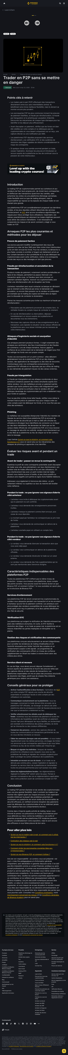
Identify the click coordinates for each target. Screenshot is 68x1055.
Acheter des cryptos (24, 957)
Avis (3, 988)
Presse (4, 962)
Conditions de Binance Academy (43, 1046)
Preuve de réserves (56, 965)
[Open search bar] (59, 3)
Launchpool (21, 966)
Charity (20, 978)
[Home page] (32, 3)
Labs (36, 963)
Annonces (4, 957)
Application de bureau (8, 993)
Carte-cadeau (22, 964)
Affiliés (53, 953)
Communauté (5, 982)
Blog (3, 979)
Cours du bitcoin (39, 980)
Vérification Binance (56, 989)
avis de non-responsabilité (54, 925)
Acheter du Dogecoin (40, 1008)
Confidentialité (6, 975)
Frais (52, 984)
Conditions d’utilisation (11, 935)
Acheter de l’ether (40, 1010)
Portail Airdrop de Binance (58, 993)
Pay (19, 959)
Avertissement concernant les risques (32, 935)
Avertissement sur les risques (26, 1046)
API (52, 986)
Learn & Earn (38, 974)
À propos (4, 953)
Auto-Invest (21, 968)
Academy (21, 961)
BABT (19, 973)
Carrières (4, 955)
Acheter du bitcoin (40, 1001)
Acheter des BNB (39, 1003)
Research (21, 975)
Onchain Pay (38, 965)
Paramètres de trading (57, 991)
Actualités (4, 960)
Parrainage (54, 955)
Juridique (4, 964)
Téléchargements (6, 990)
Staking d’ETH (22, 971)
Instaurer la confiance (8, 977)
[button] (64, 3)
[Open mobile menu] (64, 3)
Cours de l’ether (39, 982)
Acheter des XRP (39, 1005)
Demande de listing (40, 957)
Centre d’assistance (56, 978)
